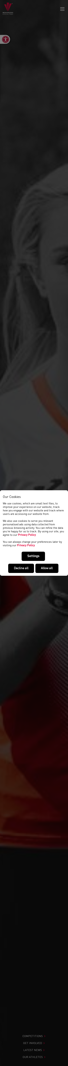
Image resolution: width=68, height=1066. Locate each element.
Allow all (47, 568)
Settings (33, 556)
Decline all (21, 568)
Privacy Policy (27, 535)
